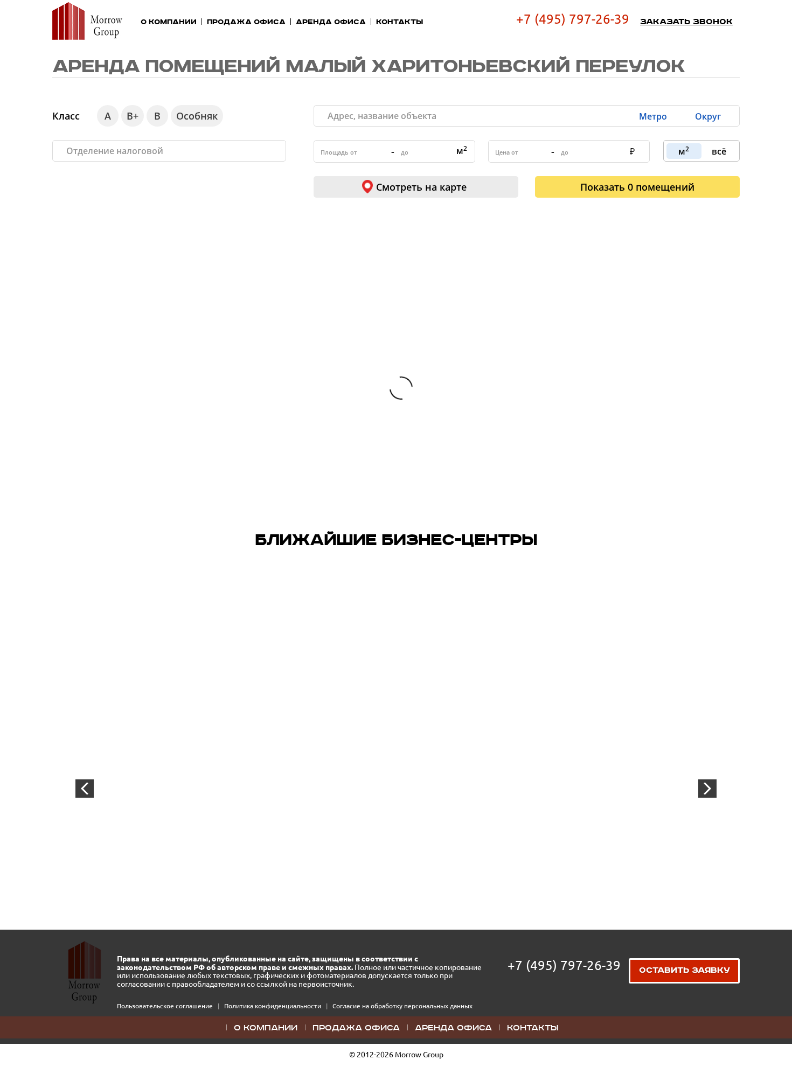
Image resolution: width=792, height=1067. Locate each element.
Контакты (399, 22)
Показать (637, 186)
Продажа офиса (246, 22)
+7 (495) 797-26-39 (572, 19)
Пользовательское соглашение (165, 1005)
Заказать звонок (686, 22)
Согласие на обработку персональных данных (402, 1005)
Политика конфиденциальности (273, 1005)
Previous (84, 788)
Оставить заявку (684, 970)
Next (707, 788)
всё (719, 151)
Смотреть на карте (421, 186)
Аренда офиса (331, 22)
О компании (169, 22)
